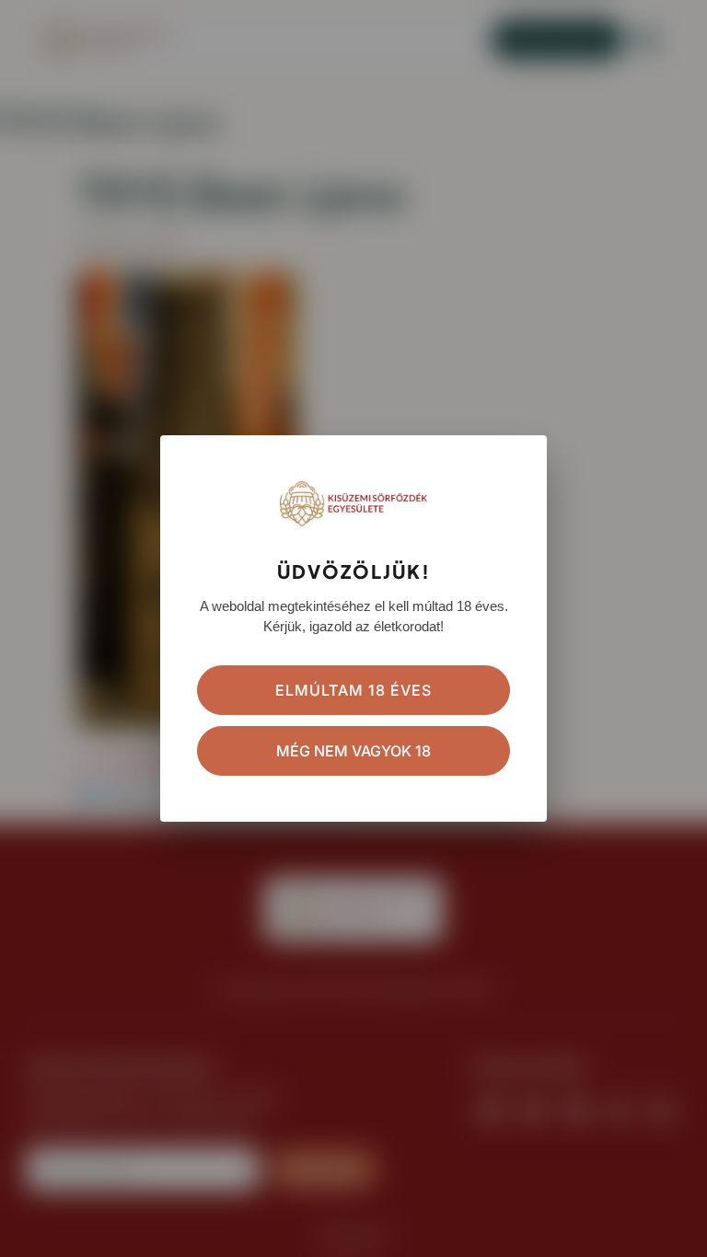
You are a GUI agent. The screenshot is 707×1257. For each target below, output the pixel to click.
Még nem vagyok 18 (353, 751)
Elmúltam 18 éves (353, 690)
